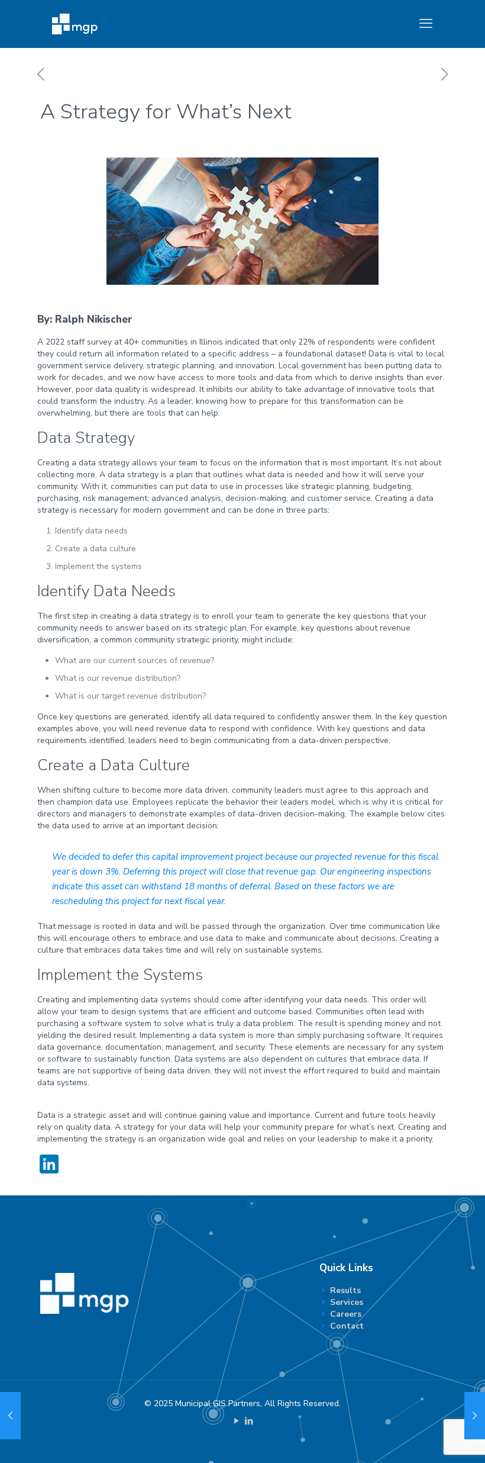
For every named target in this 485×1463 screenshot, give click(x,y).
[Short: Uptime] (474, 1415)
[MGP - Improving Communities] (75, 23)
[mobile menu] (426, 24)
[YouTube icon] (236, 1421)
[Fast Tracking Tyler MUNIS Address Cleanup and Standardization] (10, 1415)
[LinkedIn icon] (248, 1421)
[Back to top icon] (428, 1438)
